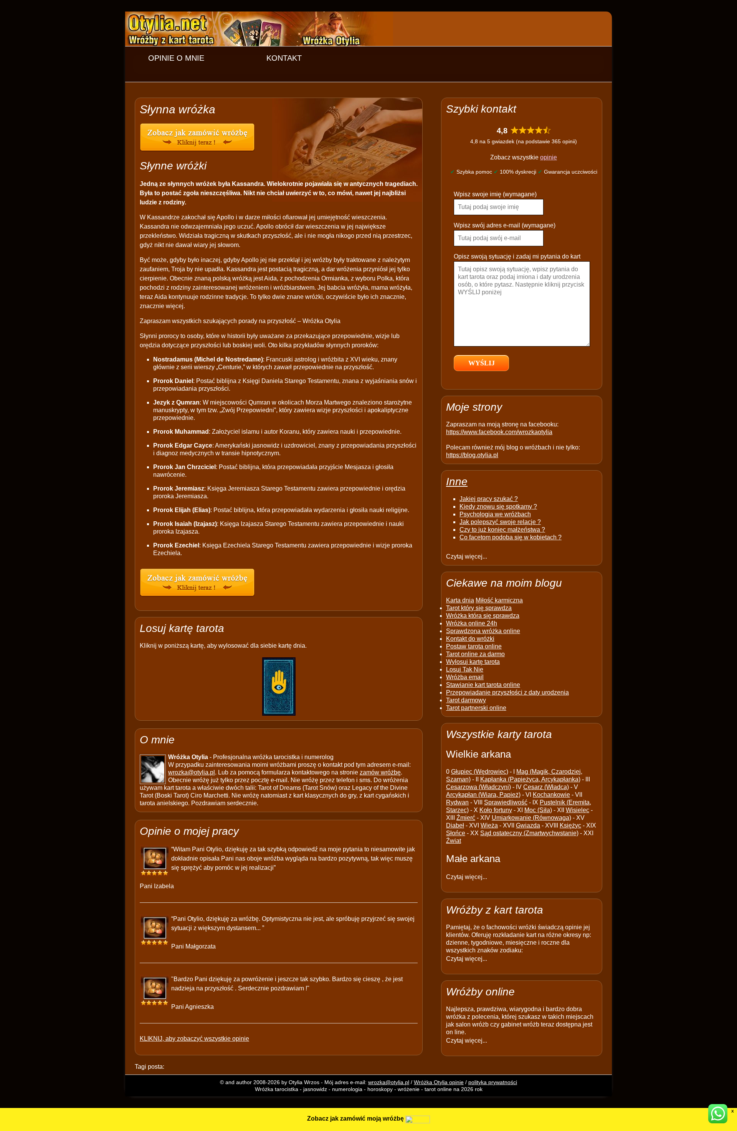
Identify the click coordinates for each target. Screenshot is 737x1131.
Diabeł (455, 825)
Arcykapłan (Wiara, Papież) (483, 794)
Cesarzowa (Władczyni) (478, 787)
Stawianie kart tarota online (483, 685)
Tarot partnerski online (476, 708)
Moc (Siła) (538, 810)
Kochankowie (551, 794)
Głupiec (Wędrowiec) (479, 771)
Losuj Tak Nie (464, 669)
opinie (548, 157)
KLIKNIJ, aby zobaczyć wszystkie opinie (194, 1038)
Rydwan (457, 802)
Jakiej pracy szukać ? (488, 499)
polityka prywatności (492, 1082)
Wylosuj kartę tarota (473, 661)
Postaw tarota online (474, 646)
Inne (457, 482)
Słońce (455, 833)
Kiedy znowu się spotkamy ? (498, 506)
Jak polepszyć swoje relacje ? (500, 522)
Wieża (489, 825)
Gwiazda (528, 825)
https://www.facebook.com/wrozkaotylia (499, 432)
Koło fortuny (495, 810)
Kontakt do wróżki (470, 638)
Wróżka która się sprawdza (482, 615)
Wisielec (577, 810)
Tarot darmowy (466, 700)
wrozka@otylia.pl (191, 772)
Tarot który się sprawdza (479, 608)
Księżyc (570, 825)
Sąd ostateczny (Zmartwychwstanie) (529, 833)
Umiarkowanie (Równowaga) (531, 817)
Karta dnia (460, 600)
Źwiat (453, 840)
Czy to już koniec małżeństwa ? (502, 529)
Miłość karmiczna (499, 600)
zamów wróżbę (380, 772)
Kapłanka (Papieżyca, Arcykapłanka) (530, 779)
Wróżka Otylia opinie (439, 1082)
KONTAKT (284, 58)
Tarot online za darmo (475, 654)
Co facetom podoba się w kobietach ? (510, 537)
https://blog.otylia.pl (472, 455)
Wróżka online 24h (471, 623)
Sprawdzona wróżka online (483, 631)
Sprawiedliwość (505, 802)
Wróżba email (465, 677)
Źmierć (465, 817)
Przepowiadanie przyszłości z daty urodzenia (507, 692)
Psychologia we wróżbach (495, 514)
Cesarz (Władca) (546, 787)
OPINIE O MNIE (176, 58)
